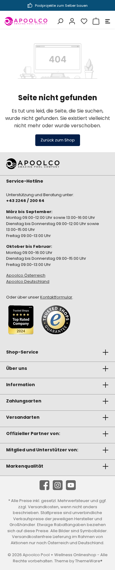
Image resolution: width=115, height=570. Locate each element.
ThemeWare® (88, 561)
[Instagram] (58, 485)
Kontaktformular (56, 297)
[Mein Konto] (71, 21)
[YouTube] (71, 485)
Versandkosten (43, 507)
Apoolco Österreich (25, 275)
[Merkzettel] (83, 21)
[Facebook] (44, 485)
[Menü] (106, 21)
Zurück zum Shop (57, 140)
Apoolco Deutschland (27, 281)
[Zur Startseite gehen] (26, 21)
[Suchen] (59, 21)
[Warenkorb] (95, 21)
